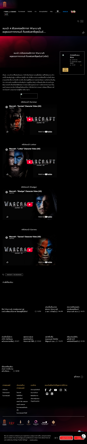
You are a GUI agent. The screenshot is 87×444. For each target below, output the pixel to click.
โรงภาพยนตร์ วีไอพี (22, 413)
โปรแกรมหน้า (6, 393)
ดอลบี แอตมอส (21, 404)
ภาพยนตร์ (13, 11)
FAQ (51, 11)
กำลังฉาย (5, 390)
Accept (79, 438)
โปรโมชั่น (30, 11)
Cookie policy (34, 440)
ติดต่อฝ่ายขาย (34, 396)
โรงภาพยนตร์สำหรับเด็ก (22, 409)
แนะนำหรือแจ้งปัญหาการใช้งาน (56, 385)
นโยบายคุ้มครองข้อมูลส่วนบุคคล (35, 400)
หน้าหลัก (6, 11)
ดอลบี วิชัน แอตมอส (22, 401)
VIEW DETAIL (65, 69)
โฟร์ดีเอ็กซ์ (19, 395)
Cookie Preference (66, 438)
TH (57, 438)
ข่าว (35, 11)
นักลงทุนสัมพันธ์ (43, 11)
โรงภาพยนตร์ (21, 11)
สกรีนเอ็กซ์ (20, 398)
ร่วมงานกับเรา (34, 393)
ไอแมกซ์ (19, 392)
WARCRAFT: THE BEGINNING (14, 274)
